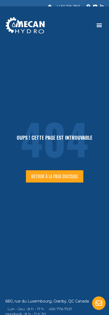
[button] (99, 25)
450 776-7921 (60, 308)
